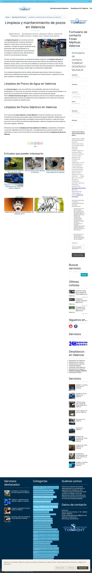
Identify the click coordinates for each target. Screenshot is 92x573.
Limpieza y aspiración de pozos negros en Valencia (20, 508)
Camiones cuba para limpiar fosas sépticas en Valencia (55, 171)
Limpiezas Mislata (75, 366)
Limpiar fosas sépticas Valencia (42, 521)
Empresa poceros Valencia (42, 501)
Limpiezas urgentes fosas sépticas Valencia (45, 546)
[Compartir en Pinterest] (38, 143)
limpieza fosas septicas (51, 36)
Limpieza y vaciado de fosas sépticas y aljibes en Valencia (20, 500)
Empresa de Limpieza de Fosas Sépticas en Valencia (81, 439)
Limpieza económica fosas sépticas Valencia (45, 529)
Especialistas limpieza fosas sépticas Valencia (45, 503)
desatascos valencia (47, 34)
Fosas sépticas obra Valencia (41, 512)
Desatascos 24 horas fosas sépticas (43, 494)
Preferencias (71, 568)
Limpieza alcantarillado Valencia (41, 525)
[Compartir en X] (32, 143)
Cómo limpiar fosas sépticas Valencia (43, 490)
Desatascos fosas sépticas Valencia (43, 499)
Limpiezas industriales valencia (41, 543)
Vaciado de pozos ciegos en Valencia (43, 559)
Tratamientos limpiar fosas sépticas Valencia (45, 555)
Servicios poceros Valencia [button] (59, 8)
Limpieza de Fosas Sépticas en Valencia (81, 446)
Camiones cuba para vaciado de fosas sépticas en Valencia (78, 293)
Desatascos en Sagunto (77, 369)
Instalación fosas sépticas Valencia (42, 518)
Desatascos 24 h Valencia (79, 8)
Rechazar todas (60, 568)
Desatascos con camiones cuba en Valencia (14, 187)
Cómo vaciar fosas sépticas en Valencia (44, 492)
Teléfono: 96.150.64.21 (11, 1)
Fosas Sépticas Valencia (43, 510)
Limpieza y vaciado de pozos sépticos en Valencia (78, 301)
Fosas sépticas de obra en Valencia (81, 411)
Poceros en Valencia (79, 428)
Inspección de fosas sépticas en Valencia (44, 514)
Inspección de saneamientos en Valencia (49, 212)
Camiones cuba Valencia (77, 367)
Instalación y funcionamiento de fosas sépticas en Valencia (81, 456)
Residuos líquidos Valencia (78, 371)
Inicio (7, 17)
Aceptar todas (83, 568)
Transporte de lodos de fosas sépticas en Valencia (77, 309)
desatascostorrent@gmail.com (46, 1)
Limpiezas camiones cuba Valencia (42, 541)
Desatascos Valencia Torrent (44, 497)
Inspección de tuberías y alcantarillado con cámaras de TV (19, 213)
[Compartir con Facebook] (35, 143)
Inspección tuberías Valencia (41, 516)
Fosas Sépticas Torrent (45, 506)
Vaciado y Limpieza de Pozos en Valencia (82, 386)
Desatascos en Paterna (77, 364)
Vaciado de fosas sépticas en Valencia (43, 557)
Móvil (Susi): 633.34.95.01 (27, 1)
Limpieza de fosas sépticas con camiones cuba (14, 171)
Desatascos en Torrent (76, 362)
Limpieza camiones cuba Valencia (42, 527)
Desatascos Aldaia (75, 372)
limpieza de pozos (25, 36)
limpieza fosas (38, 36)
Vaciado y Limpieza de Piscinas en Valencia (82, 464)
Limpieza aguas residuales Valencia (43, 523)
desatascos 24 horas (19, 17)
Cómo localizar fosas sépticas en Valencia (35, 171)
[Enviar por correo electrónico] (28, 143)
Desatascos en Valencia (77, 360)
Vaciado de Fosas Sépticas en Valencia (81, 395)
